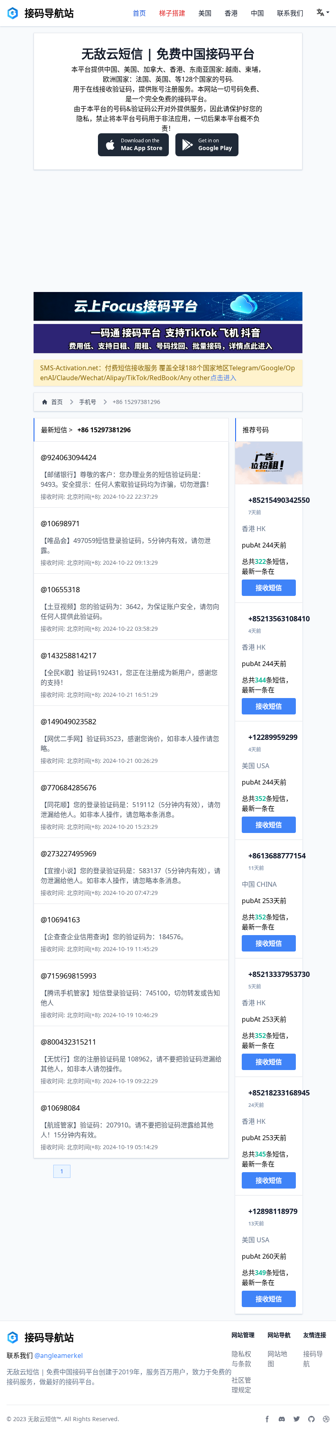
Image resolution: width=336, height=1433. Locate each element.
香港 (231, 13)
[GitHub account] (311, 1419)
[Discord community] (282, 1419)
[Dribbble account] (326, 1419)
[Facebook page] (267, 1419)
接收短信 (269, 587)
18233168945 (279, 1093)
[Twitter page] (296, 1419)
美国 (204, 13)
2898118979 (272, 1211)
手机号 (87, 402)
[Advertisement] (168, 230)
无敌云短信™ (44, 1419)
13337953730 (279, 974)
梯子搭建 (172, 13)
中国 (257, 13)
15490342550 (279, 500)
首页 (139, 13)
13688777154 (277, 855)
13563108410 (279, 618)
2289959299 (272, 737)
